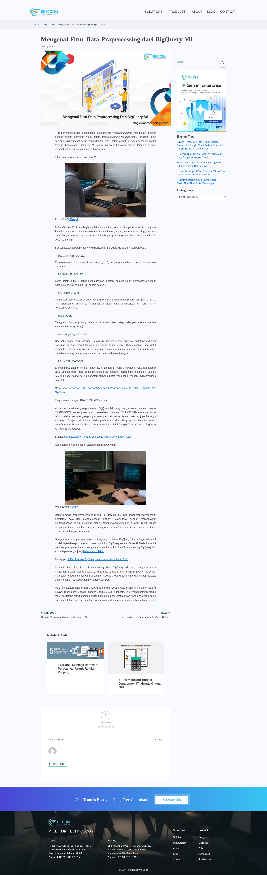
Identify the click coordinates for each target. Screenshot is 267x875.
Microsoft (203, 842)
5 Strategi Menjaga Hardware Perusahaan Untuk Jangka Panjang (78, 668)
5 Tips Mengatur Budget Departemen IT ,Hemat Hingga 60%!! (140, 683)
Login (160, 740)
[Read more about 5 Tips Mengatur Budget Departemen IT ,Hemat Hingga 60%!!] (136, 658)
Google (202, 837)
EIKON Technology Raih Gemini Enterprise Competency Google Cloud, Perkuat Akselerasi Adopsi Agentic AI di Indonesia (200, 145)
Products (177, 11)
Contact (227, 11)
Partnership (179, 842)
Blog (175, 854)
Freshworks (204, 859)
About (197, 11)
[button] (154, 11)
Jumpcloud (204, 854)
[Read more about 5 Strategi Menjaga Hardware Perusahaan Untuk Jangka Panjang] (75, 650)
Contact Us (172, 800)
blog (211, 11)
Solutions (153, 11)
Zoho (201, 848)
